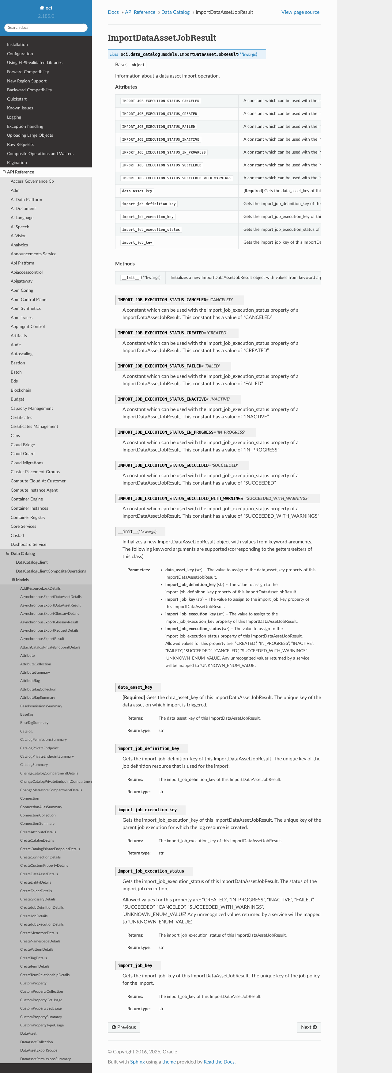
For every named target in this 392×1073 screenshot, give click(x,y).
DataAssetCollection (36, 1042)
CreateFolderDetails (36, 891)
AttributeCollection (35, 664)
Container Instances (29, 508)
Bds (14, 381)
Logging (14, 117)
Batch (16, 372)
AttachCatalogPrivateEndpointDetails (50, 647)
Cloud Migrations (27, 463)
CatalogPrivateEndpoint (39, 748)
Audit (16, 345)
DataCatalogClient (32, 563)
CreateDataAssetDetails (39, 874)
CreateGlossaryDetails (37, 899)
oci (48, 8)
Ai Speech (20, 227)
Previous (126, 1027)
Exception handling (25, 126)
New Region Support (27, 81)
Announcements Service (33, 254)
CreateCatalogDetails (37, 840)
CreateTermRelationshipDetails (45, 975)
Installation (17, 44)
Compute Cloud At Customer (38, 481)
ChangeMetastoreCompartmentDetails (51, 790)
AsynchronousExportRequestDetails (49, 630)
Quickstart (17, 99)
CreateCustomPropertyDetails (44, 865)
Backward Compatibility (29, 90)
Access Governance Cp (32, 181)
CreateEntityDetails (35, 882)
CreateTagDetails (33, 958)
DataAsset (28, 1033)
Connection (29, 798)
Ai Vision (19, 236)
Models (22, 580)
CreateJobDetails (33, 916)
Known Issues (20, 108)
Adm (15, 190)
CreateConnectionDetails (40, 857)
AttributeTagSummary (37, 697)
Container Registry (28, 517)
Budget (17, 399)
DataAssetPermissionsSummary (45, 1059)
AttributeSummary (35, 672)
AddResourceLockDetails (40, 588)
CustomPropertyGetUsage (41, 1000)
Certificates (21, 417)
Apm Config (22, 290)
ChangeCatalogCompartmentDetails (49, 773)
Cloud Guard (23, 453)
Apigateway (21, 281)
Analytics (19, 245)
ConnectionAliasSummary (41, 807)
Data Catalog (23, 553)
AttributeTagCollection (38, 689)
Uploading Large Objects (30, 135)
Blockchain (21, 390)
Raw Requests (20, 144)
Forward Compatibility (28, 72)
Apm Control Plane (28, 299)
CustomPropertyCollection (41, 991)
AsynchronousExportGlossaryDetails (49, 613)
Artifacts (19, 335)
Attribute (27, 655)
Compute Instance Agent (34, 490)
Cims (15, 435)
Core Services (23, 526)
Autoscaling (21, 354)
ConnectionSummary (37, 823)
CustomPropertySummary (41, 1017)
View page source (300, 12)
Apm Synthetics (26, 308)
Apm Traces (21, 317)
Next (307, 1027)
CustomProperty (33, 983)
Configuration (20, 53)
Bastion (18, 363)
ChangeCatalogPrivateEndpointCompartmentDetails (56, 781)
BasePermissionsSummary (41, 706)
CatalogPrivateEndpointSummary (47, 756)
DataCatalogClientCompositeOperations (51, 571)
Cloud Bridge (23, 445)
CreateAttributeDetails (38, 832)
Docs (113, 12)
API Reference (20, 172)
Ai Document (23, 208)
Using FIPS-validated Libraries (34, 62)
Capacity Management (32, 408)
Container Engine (27, 499)
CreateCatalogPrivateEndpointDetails (50, 849)
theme (169, 1062)
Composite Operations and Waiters (40, 153)
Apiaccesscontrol (27, 272)
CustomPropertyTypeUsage (42, 1025)
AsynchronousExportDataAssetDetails (50, 597)
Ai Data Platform (26, 199)
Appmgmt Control (28, 326)
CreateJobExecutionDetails (42, 924)
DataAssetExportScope (38, 1050)
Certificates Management (34, 426)
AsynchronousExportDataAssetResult (50, 605)
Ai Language (22, 217)
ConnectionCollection (38, 815)
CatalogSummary (34, 765)
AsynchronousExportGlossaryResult (49, 622)
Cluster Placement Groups (35, 472)
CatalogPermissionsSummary (43, 739)
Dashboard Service (28, 544)
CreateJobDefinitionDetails (42, 907)
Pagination (17, 162)
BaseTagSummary (34, 723)
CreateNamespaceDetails (40, 941)
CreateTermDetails (34, 966)
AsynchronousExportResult (42, 639)
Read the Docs (219, 1062)
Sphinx (137, 1062)
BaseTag (26, 714)
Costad (17, 535)
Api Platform (22, 263)
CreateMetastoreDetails (39, 933)
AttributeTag (30, 681)
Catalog (26, 731)
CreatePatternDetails (36, 949)
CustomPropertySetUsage (41, 1008)
